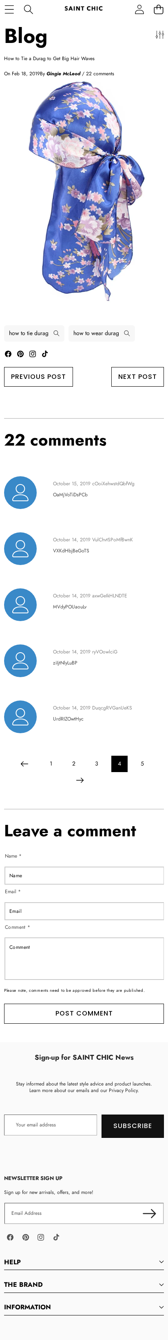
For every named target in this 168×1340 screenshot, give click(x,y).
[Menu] (9, 9)
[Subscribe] (149, 1213)
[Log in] (139, 9)
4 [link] (119, 763)
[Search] (28, 9)
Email (13, 891)
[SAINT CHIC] (83, 9)
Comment (18, 926)
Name (13, 856)
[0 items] (158, 9)
